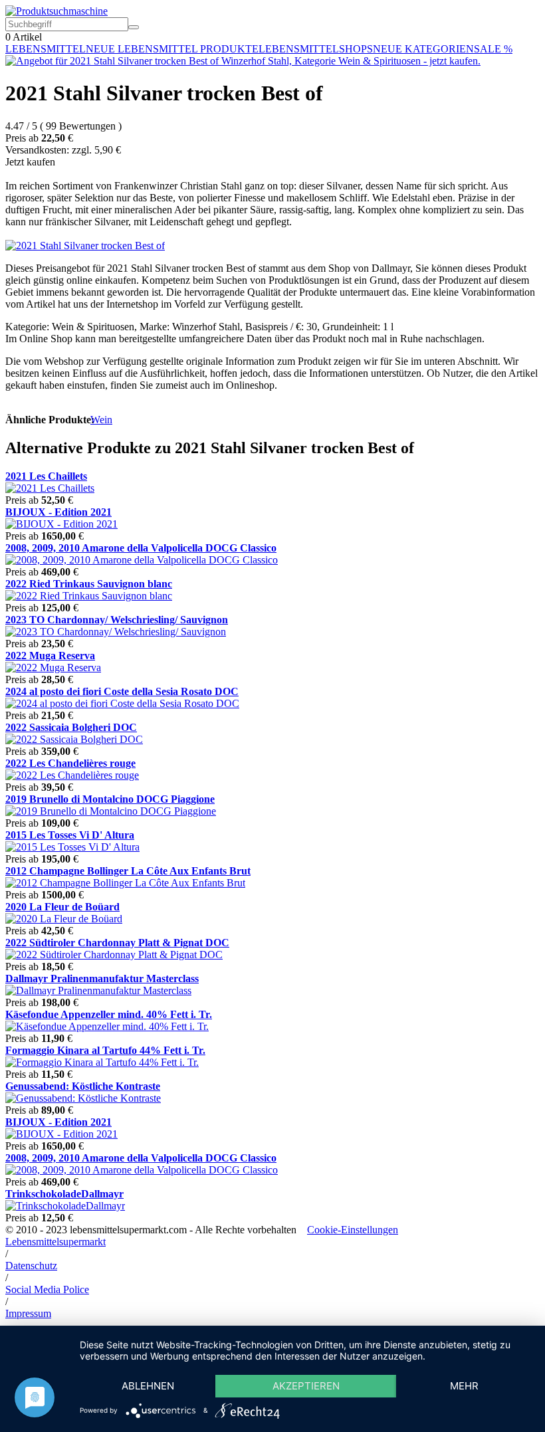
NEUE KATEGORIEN (423, 48)
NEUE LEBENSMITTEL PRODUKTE (172, 48)
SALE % (493, 48)
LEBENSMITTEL (45, 48)
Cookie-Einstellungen (352, 1229)
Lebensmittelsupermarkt (55, 1241)
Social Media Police (47, 1289)
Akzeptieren (306, 1386)
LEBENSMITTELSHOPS (316, 48)
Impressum (28, 1313)
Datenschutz (31, 1265)
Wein (101, 419)
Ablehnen (148, 1386)
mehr (464, 1386)
